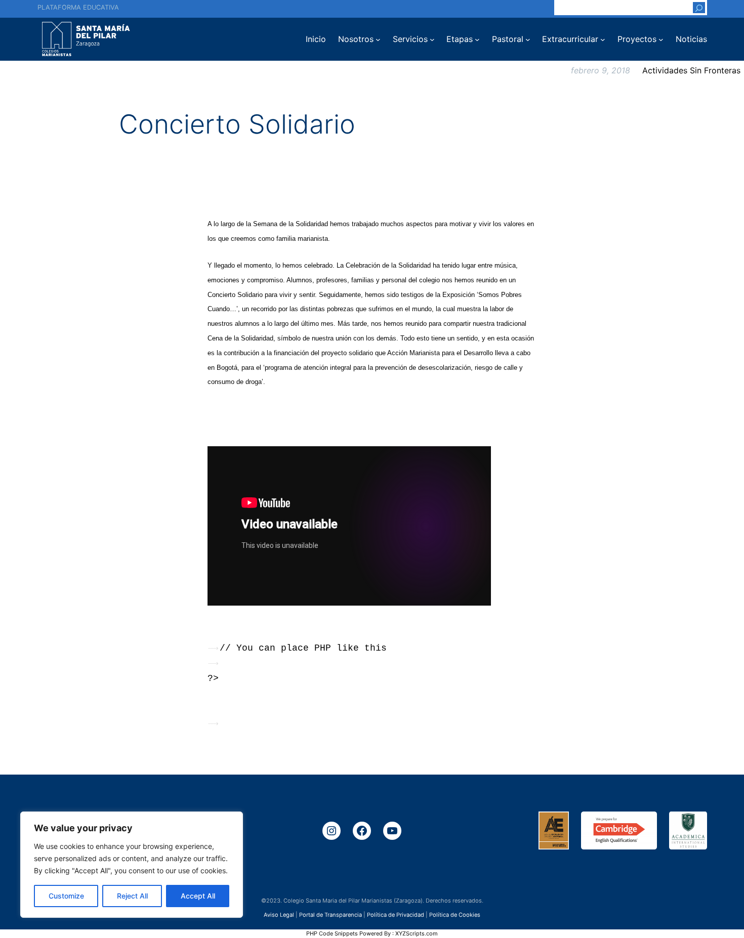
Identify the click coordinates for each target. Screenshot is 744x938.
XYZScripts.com (416, 933)
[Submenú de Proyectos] (661, 39)
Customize (66, 895)
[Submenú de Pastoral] (527, 39)
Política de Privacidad (395, 914)
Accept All (198, 895)
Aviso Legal (279, 914)
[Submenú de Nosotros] (378, 39)
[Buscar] (699, 7)
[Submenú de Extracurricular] (602, 39)
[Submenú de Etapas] (477, 39)
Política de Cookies (454, 914)
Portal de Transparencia (330, 914)
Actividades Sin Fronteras (691, 70)
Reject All (132, 895)
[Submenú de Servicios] (432, 39)
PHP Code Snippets (332, 933)
